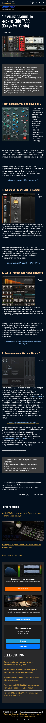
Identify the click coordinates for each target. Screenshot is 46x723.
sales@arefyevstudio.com (9, 3)
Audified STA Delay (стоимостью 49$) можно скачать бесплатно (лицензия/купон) (21, 514)
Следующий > (39, 494)
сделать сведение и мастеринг (13, 438)
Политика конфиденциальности (23, 716)
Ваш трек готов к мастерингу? (13, 555)
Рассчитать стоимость (23, 619)
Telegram (23, 641)
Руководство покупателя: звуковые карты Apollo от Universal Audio (21, 546)
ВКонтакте (23, 646)
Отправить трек (23, 589)
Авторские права (34, 714)
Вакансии (7, 714)
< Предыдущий (24, 494)
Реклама (15, 714)
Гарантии (23, 714)
